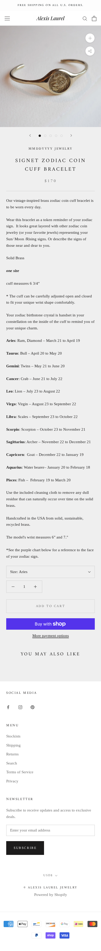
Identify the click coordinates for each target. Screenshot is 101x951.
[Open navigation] (7, 18)
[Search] (85, 18)
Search (11, 763)
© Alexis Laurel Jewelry (50, 887)
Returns (12, 754)
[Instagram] (20, 707)
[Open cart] (94, 18)
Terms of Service (19, 772)
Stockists (13, 736)
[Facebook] (8, 707)
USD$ (48, 875)
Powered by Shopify (50, 895)
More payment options (50, 636)
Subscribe (25, 848)
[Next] (71, 135)
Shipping (13, 745)
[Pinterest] (32, 707)
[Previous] (30, 135)
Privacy (12, 781)
